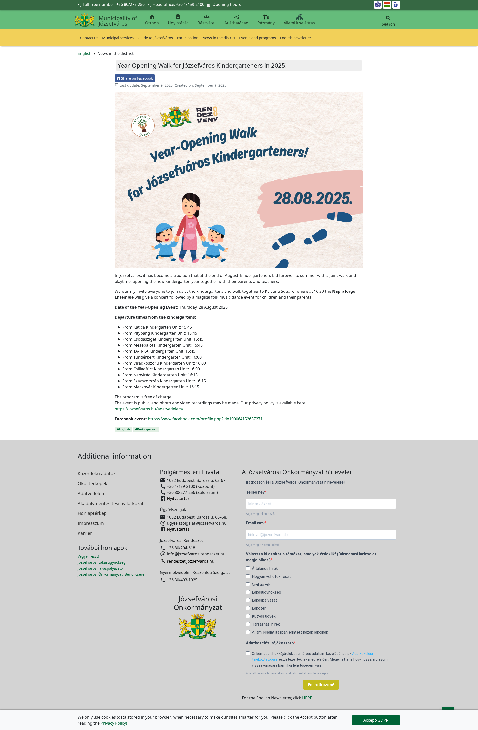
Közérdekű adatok (97, 473)
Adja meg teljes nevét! (261, 514)
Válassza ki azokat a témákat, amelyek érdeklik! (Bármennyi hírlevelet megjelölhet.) (311, 557)
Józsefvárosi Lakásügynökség (102, 562)
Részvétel (206, 20)
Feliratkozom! (321, 684)
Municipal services (118, 37)
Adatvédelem (92, 493)
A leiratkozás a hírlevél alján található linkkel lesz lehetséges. (287, 673)
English (84, 53)
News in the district (218, 37)
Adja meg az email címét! (263, 545)
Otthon (152, 20)
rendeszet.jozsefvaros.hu (190, 561)
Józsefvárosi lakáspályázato (100, 568)
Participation (187, 37)
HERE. (307, 698)
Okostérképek (92, 483)
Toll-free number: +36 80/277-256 (112, 4)
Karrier (85, 533)
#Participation (146, 429)
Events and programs (257, 37)
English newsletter (295, 37)
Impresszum (91, 523)
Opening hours (226, 4)
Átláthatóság (236, 20)
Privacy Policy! (114, 723)
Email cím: (255, 523)
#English (123, 429)
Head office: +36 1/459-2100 (178, 4)
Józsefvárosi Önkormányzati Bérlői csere (111, 574)
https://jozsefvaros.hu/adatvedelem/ (149, 409)
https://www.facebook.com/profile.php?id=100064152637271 (205, 419)
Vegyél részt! (88, 556)
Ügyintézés (178, 20)
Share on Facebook (136, 78)
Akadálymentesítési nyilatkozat (111, 503)
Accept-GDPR (375, 720)
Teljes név (255, 492)
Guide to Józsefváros (155, 37)
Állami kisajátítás (299, 23)
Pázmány (266, 23)
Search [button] (388, 21)
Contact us (89, 37)
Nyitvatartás (178, 498)
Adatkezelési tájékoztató (270, 643)
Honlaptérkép (92, 513)
